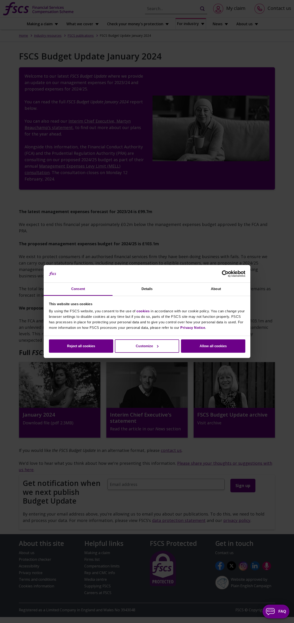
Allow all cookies (213, 346)
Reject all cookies (81, 346)
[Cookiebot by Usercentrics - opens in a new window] (225, 273)
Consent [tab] (78, 289)
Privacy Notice (192, 328)
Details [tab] (147, 289)
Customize (144, 346)
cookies (143, 311)
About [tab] (216, 289)
